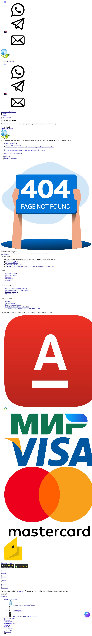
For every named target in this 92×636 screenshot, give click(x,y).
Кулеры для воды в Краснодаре (17, 290)
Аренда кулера (10, 623)
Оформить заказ (7, 129)
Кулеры (8, 277)
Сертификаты (10, 303)
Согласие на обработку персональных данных (22, 308)
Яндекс (10, 628)
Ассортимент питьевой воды (16, 288)
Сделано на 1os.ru (7, 563)
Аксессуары (9, 278)
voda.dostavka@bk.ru (8, 112)
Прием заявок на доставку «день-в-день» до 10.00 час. (24, 150)
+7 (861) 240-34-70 (7, 61)
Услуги (7, 302)
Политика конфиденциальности (17, 307)
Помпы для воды (11, 292)
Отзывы (7, 627)
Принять (3, 594)
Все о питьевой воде (13, 305)
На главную (5, 254)
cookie (20, 591)
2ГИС (10, 630)
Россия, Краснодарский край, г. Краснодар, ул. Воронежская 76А (29, 147)
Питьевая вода (10, 275)
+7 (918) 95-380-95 (14, 145)
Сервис (7, 625)
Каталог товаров (11, 273)
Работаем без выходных (13, 153)
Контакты (8, 280)
